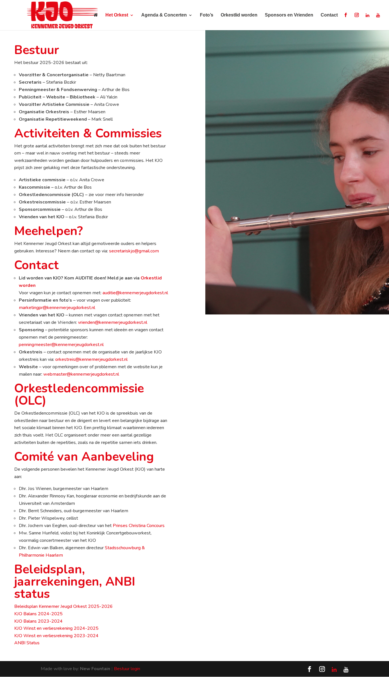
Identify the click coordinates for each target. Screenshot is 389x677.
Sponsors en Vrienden (289, 15)
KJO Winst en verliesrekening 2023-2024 (56, 636)
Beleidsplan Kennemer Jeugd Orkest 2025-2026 (63, 606)
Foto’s (206, 15)
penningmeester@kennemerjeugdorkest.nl (61, 344)
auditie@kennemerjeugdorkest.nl (135, 293)
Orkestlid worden (239, 15)
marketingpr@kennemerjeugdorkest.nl (57, 307)
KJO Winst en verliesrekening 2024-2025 (56, 628)
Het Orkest (116, 15)
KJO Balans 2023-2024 (38, 621)
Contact (329, 15)
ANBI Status (27, 643)
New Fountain (95, 669)
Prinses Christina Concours (139, 525)
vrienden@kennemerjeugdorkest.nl (112, 322)
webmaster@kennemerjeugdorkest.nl (81, 374)
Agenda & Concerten (164, 15)
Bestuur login (127, 669)
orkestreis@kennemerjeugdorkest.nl (91, 359)
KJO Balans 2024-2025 (38, 614)
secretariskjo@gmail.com (134, 251)
